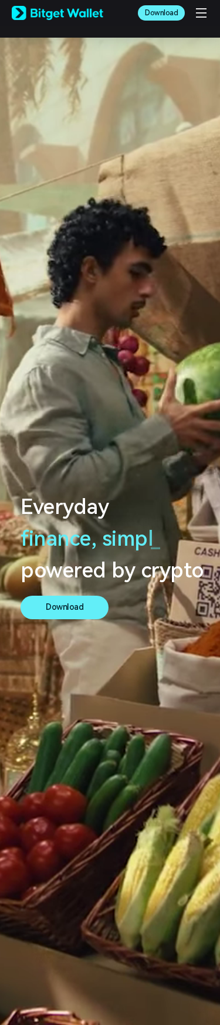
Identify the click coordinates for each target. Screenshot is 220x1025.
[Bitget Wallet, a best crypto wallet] (57, 13)
